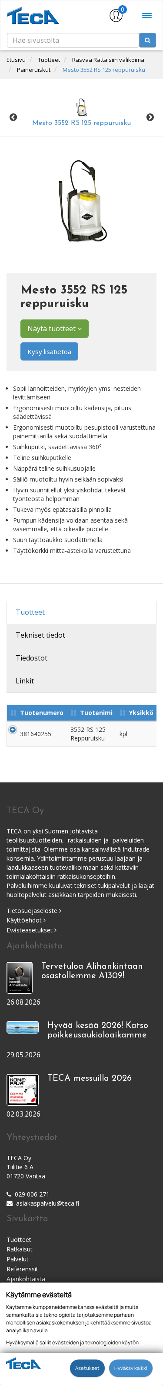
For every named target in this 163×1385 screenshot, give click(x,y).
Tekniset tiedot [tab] (40, 635)
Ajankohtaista (26, 1279)
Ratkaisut (20, 1249)
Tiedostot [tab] (31, 658)
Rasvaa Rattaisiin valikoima (108, 60)
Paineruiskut (33, 69)
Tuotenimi (96, 712)
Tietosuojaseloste (33, 910)
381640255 (35, 734)
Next (149, 117)
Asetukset (87, 1368)
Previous (13, 117)
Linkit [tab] (25, 681)
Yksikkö (141, 712)
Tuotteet (49, 60)
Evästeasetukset (30, 930)
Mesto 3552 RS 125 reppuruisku (104, 69)
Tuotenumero (41, 712)
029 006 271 (32, 1194)
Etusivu (16, 60)
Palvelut (18, 1259)
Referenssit (22, 1269)
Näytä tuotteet (52, 328)
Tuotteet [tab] (30, 612)
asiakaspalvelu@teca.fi (47, 1203)
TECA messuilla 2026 (89, 1078)
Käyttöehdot (25, 920)
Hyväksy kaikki (130, 1368)
